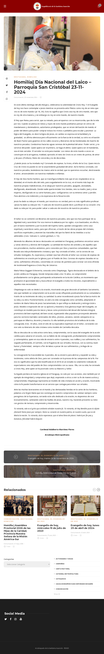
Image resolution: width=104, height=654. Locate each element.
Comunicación (19, 97)
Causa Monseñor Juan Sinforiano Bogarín (74, 584)
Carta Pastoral (63, 569)
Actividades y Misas (64, 559)
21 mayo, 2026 (18, 544)
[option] (18, 521)
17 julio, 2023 (52, 535)
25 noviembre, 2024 (30, 97)
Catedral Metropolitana (67, 574)
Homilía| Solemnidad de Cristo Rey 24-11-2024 (55, 473)
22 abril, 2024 (85, 532)
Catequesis (61, 579)
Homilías (32, 77)
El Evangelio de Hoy (52, 455)
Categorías (9, 559)
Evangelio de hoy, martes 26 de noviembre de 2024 (51, 458)
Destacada (20, 77)
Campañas (60, 564)
